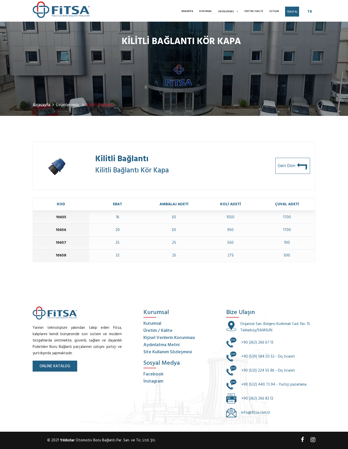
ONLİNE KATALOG (54, 366)
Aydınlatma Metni (161, 345)
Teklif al (292, 12)
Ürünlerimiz (68, 105)
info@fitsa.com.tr (255, 413)
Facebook (153, 374)
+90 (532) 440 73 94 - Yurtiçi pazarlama (273, 385)
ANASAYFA (187, 11)
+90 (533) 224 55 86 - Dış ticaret (267, 371)
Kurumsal (152, 323)
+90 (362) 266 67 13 (256, 342)
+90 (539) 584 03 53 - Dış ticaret (267, 356)
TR (309, 11)
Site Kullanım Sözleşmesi (167, 352)
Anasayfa (41, 105)
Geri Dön (287, 166)
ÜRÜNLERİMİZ (226, 11)
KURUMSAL (205, 11)
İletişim (274, 11)
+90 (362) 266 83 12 (256, 399)
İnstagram (153, 381)
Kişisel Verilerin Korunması (169, 338)
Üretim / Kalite (253, 11)
